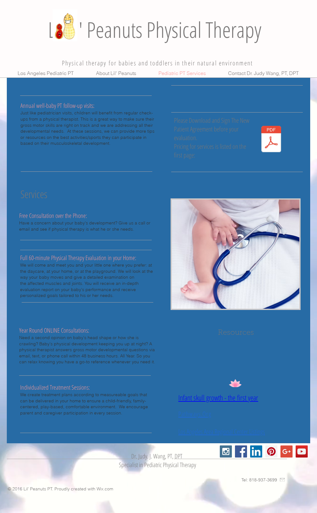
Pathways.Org (194, 413)
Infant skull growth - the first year (218, 397)
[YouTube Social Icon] (302, 451)
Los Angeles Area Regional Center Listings (221, 431)
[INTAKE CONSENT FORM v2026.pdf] (271, 140)
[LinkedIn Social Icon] (256, 451)
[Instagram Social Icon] (226, 451)
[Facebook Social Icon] (241, 451)
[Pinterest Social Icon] (271, 451)
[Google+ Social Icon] (286, 451)
